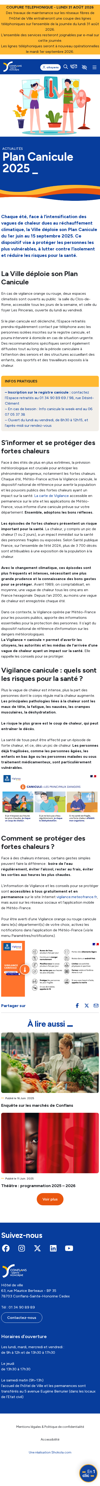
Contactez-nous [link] (21, 1317)
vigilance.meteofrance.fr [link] (77, 897)
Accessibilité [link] (50, 1439)
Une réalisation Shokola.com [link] (50, 1452)
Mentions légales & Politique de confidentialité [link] (50, 1427)
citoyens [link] (53, 67)
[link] (12, 66)
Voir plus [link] (50, 1199)
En (88, 1473)
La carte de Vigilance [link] (51, 495)
